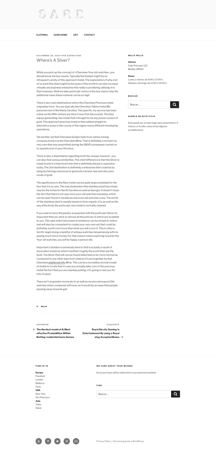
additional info (56, 262)
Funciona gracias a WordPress (128, 441)
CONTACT (89, 34)
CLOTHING (42, 34)
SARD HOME (60, 34)
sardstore (74, 56)
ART (75, 34)
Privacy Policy (103, 441)
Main (44, 306)
